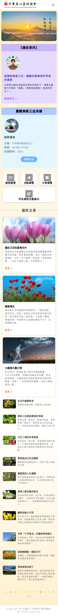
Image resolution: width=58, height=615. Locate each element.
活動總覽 (29, 183)
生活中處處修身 (26, 400)
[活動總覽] (29, 177)
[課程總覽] (10, 177)
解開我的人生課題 (27, 473)
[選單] (53, 5)
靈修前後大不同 (26, 512)
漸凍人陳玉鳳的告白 (28, 491)
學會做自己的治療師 (28, 458)
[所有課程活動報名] (29, 193)
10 (49, 592)
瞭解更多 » (10, 98)
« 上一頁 (7, 592)
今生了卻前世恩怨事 (28, 437)
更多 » (8, 268)
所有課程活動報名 (29, 199)
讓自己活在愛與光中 (16, 247)
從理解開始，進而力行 (29, 551)
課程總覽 (10, 183)
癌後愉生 (10, 306)
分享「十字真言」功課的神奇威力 (35, 533)
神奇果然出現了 (26, 566)
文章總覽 (47, 183)
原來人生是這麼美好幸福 (30, 416)
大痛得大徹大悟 (13, 368)
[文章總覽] (47, 177)
